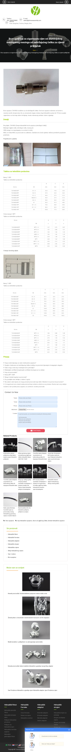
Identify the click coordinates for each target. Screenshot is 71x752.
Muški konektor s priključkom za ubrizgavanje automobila (25, 642)
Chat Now (48, 747)
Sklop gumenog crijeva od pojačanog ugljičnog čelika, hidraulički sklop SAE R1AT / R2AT (24, 456)
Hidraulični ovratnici (26, 718)
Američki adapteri (42, 713)
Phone (15, 406)
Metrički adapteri (42, 718)
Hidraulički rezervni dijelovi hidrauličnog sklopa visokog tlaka (53, 481)
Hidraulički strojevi (13, 544)
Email (15, 402)
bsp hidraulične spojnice (24, 521)
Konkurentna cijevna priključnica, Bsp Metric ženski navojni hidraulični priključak (10, 456)
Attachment (14, 409)
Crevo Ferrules (25, 713)
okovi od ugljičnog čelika (40, 521)
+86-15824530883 (12, 20)
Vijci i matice (12, 554)
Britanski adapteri (42, 715)
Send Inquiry (37, 430)
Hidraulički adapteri (13, 541)
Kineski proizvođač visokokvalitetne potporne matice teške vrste (27, 593)
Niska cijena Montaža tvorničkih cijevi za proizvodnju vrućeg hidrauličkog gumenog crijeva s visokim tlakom (9, 511)
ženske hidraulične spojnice (56, 521)
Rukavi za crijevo (26, 715)
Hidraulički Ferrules (13, 537)
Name (15, 398)
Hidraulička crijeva (13, 547)
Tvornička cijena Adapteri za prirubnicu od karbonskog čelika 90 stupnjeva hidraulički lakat (40, 456)
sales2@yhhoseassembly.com (32, 20)
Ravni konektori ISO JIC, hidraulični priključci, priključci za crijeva (24, 510)
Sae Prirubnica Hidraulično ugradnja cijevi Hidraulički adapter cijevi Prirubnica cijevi (32, 690)
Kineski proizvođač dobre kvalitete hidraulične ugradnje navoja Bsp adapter (30, 666)
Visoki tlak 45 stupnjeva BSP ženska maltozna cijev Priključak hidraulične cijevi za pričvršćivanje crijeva (55, 457)
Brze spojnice (10, 521)
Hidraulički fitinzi (13, 534)
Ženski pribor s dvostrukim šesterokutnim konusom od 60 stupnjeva (28, 618)
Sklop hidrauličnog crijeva (15, 551)
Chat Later (56, 748)
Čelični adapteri (42, 720)
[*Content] (11, 427)
